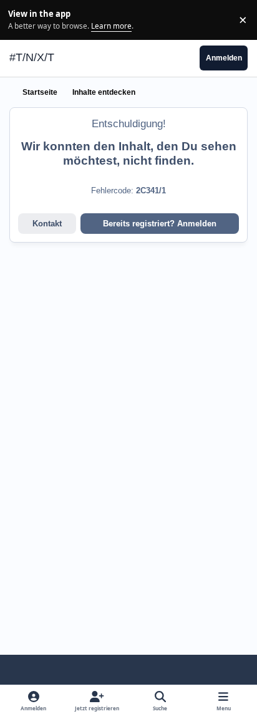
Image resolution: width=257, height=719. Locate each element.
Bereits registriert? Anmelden (159, 223)
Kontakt (47, 223)
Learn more (21, 19)
